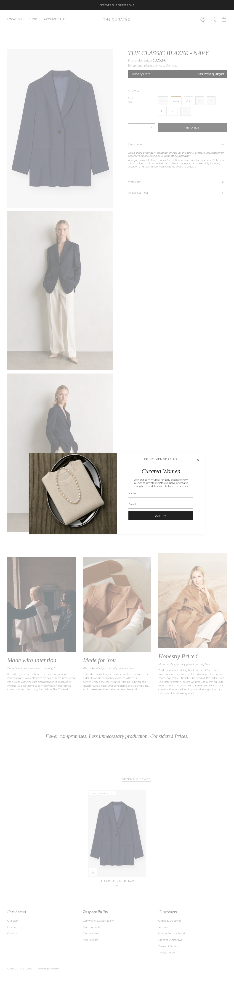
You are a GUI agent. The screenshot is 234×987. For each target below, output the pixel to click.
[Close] (198, 460)
